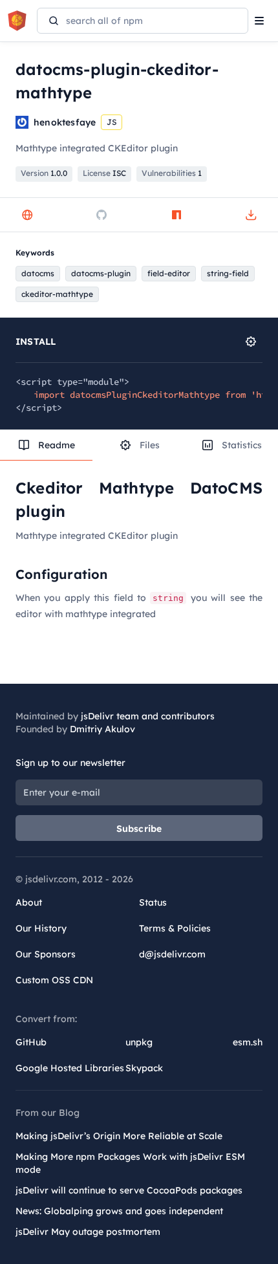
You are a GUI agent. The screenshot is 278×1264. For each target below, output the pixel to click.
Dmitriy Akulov (102, 729)
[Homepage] (27, 214)
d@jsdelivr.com (172, 954)
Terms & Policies (175, 928)
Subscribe (139, 828)
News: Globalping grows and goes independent (119, 1211)
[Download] (250, 214)
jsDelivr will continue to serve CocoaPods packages (129, 1190)
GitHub (31, 1042)
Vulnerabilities (172, 173)
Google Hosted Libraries (70, 1068)
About (29, 902)
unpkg (139, 1042)
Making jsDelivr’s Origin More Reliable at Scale (119, 1136)
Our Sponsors (46, 954)
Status (153, 902)
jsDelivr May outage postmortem (88, 1231)
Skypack (144, 1068)
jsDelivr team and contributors (148, 716)
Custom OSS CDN (54, 980)
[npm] (176, 214)
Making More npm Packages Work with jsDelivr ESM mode (130, 1163)
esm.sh (247, 1042)
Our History (41, 928)
